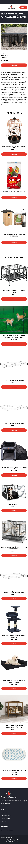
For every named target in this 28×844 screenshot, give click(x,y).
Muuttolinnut (6, 818)
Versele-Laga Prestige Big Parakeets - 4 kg (14, 191)
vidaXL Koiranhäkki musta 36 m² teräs (14, 380)
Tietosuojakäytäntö (11, 841)
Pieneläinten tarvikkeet (8, 20)
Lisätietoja (14, 65)
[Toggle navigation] (2, 7)
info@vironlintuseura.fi (5, 1)
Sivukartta (19, 841)
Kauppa (23, 7)
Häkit (17, 20)
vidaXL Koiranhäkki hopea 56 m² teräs (14, 424)
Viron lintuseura (7, 813)
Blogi (4, 821)
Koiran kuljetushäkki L (14, 504)
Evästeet (19, 840)
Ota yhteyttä (13, 840)
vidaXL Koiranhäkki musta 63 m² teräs (14, 592)
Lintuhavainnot (7, 815)
